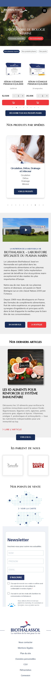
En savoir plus (15, 325)
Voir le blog (25, 437)
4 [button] (23, 107)
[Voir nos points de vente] (25, 508)
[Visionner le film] (26, 230)
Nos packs (43, 51)
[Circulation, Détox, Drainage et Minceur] (25, 149)
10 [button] (43, 205)
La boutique (36, 325)
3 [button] (20, 107)
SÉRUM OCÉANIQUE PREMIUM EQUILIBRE (13, 83)
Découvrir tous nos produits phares (25, 113)
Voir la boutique (36, 38)
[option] (13, 81)
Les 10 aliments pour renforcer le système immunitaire (20, 393)
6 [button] (31, 107)
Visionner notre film (16, 38)
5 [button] (27, 107)
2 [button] (16, 107)
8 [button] (38, 107)
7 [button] (34, 107)
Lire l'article (13, 429)
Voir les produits (25, 191)
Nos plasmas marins (11, 51)
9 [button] (39, 205)
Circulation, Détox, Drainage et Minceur (25, 170)
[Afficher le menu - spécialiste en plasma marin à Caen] (44, 10)
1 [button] (12, 107)
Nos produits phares (29, 51)
